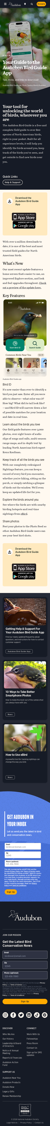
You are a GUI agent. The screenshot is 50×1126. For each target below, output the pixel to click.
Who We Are (9, 1034)
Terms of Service (30, 871)
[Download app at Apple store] (24, 216)
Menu (5, 4)
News (10, 714)
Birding (7, 56)
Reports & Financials (12, 1058)
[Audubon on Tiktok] (37, 1015)
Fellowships (32, 1039)
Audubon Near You (12, 1078)
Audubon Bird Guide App (19, 651)
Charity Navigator (25, 1108)
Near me (25, 4)
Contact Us (32, 1048)
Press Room (32, 1043)
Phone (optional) (12, 862)
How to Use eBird (25, 753)
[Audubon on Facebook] (13, 1015)
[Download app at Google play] (24, 224)
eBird (24, 514)
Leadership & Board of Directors (12, 1044)
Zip (7, 853)
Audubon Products (12, 1082)
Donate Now (8, 1087)
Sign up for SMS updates (34, 1053)
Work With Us (33, 1034)
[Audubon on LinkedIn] (29, 1015)
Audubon (14, 4)
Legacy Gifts (8, 1091)
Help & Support (13, 182)
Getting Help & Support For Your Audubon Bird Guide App (25, 627)
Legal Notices (12, 1123)
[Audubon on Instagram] (5, 1015)
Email (8, 844)
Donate (41, 4)
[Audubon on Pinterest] (44, 1015)
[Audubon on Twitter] (21, 1015)
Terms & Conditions (19, 885)
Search (31, 3)
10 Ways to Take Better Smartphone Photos (25, 690)
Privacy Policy (15, 871)
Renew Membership (12, 1096)
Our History (8, 1039)
